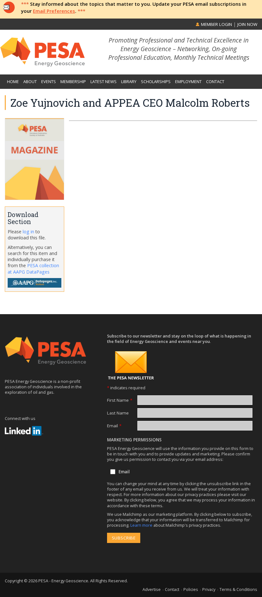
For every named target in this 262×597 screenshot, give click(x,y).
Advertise (152, 589)
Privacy (208, 589)
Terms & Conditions (238, 589)
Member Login (216, 24)
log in (28, 232)
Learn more (141, 525)
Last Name (118, 413)
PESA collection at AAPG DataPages (33, 268)
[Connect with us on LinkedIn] (24, 431)
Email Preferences (54, 11)
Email (114, 426)
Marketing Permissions (134, 440)
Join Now (247, 24)
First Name (119, 400)
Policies (190, 589)
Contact (172, 589)
